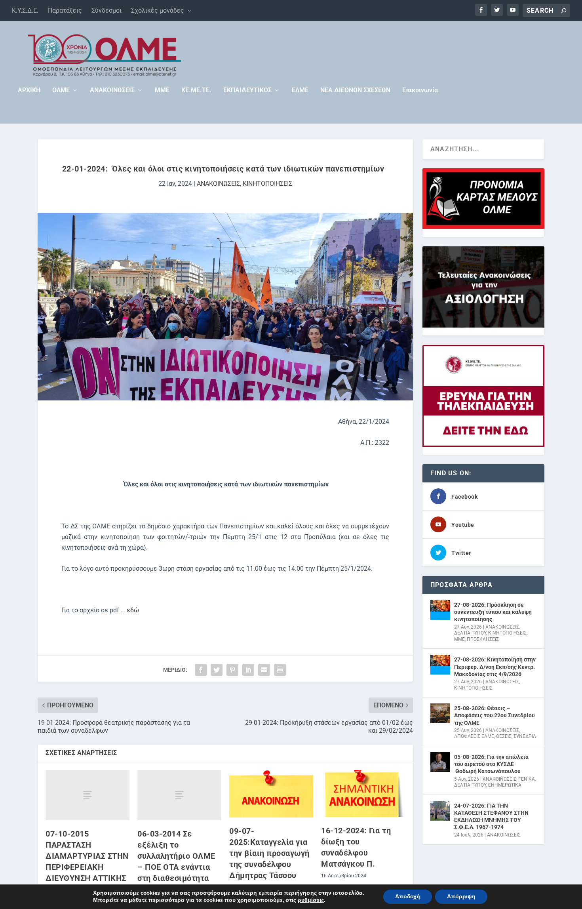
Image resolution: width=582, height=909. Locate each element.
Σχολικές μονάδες (157, 10)
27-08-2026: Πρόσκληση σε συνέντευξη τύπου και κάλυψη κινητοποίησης (493, 612)
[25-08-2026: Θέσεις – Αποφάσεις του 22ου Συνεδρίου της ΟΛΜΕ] (440, 713)
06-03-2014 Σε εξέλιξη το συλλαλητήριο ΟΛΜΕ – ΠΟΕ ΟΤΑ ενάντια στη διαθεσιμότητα (176, 856)
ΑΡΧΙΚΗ (29, 90)
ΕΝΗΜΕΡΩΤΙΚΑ (504, 785)
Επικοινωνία (420, 90)
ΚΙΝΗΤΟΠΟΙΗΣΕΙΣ (267, 183)
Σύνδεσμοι (106, 10)
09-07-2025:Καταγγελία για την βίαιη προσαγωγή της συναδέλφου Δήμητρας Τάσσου (269, 853)
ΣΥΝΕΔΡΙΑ (525, 736)
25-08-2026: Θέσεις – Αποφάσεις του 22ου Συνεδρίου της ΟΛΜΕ (494, 715)
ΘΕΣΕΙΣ (504, 736)
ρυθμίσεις (311, 900)
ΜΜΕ (162, 90)
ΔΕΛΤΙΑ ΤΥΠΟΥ (470, 633)
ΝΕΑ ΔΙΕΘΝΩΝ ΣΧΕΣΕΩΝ (355, 90)
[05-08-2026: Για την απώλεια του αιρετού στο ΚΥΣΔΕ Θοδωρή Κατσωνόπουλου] (440, 762)
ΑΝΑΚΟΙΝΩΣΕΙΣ (112, 90)
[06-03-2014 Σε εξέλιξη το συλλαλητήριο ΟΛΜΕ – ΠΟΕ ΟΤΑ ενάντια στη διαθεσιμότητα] (179, 795)
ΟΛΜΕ (61, 90)
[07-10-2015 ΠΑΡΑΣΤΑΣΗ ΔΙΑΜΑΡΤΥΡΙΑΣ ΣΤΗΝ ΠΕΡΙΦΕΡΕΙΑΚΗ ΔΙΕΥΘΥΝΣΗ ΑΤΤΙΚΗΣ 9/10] (87, 795)
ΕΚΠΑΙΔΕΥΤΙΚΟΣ (247, 90)
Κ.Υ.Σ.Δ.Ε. (25, 10)
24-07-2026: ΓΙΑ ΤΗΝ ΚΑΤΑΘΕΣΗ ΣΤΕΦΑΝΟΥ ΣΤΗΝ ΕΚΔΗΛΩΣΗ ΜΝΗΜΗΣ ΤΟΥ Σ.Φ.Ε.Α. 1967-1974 (491, 816)
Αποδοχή (407, 896)
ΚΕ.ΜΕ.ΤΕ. (196, 90)
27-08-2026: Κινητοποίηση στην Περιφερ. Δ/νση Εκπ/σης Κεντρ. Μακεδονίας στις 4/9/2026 (495, 666)
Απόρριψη (461, 896)
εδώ (133, 610)
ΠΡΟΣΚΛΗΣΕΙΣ (483, 639)
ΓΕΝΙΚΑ (526, 779)
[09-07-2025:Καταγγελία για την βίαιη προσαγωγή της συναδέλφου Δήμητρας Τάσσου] (271, 794)
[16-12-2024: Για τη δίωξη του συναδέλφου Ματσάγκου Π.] (363, 793)
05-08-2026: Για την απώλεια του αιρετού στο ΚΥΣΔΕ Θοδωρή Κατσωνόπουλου (491, 764)
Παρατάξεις (65, 10)
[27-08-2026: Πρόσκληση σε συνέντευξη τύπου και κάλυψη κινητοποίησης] (440, 610)
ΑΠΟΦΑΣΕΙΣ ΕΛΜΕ (474, 736)
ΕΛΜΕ (300, 90)
